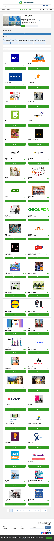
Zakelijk (36, 42)
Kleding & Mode (41, 40)
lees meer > (28, 24)
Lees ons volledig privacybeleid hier (18, 539)
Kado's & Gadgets (32, 40)
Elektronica (25, 40)
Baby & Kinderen (7, 40)
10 (38, 510)
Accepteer (49, 537)
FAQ (21, 525)
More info (39, 125)
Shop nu (15, 68)
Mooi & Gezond (7, 42)
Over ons (22, 528)
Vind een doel (14, 525)
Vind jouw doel (7, 9)
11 (42, 510)
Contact (21, 526)
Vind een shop (6, 525)
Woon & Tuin (30, 42)
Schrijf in (48, 527)
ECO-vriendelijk (19, 40)
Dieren (13, 40)
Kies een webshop (26, 9)
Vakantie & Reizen (23, 42)
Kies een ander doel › (44, 21)
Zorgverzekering (42, 42)
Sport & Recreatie (15, 42)
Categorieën (27, 33)
